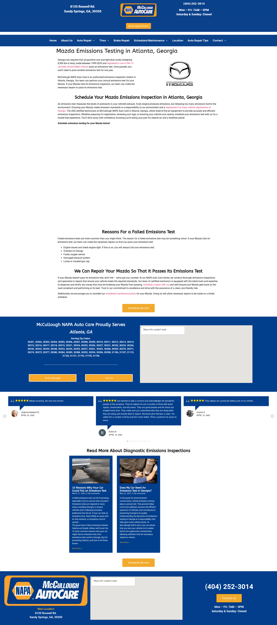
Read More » (77, 548)
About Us (67, 40)
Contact (218, 40)
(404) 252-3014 (194, 3)
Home (53, 40)
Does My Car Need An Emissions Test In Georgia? (136, 489)
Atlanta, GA (80, 331)
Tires (102, 40)
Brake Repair (122, 40)
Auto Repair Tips (198, 40)
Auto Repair (84, 40)
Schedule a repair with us (156, 284)
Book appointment (138, 26)
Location (177, 40)
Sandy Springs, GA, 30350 (82, 11)
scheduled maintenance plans (120, 293)
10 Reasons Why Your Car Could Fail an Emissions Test (89, 489)
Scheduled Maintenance (149, 40)
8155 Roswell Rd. (82, 6)
